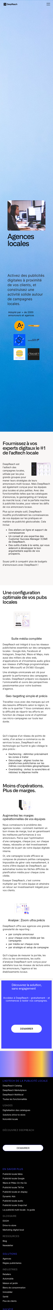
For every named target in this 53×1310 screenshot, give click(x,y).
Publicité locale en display (15, 1192)
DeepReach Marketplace (14, 1090)
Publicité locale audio (13, 1201)
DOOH (6, 1221)
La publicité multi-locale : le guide (19, 1210)
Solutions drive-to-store (14, 1115)
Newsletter (8, 1245)
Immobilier (8, 1292)
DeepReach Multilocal (13, 1095)
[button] (47, 4)
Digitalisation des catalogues (16, 1110)
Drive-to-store (9, 1225)
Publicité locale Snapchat (15, 1205)
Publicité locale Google (13, 1178)
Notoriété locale (10, 1119)
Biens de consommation (14, 1288)
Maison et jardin (10, 1283)
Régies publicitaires (12, 1263)
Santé (5, 1297)
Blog (5, 1241)
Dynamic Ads (9, 1196)
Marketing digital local (13, 1230)
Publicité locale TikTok (13, 1187)
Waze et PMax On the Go (15, 1183)
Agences (7, 1259)
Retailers (7, 1274)
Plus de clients (9, 1301)
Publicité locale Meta (13, 1174)
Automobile (8, 1279)
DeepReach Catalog (12, 1086)
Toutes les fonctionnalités (15, 1099)
